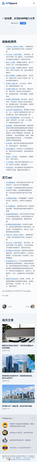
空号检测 (9, 143)
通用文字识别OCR (12, 279)
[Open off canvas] (34, 3)
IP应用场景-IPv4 (11, 261)
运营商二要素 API (12, 83)
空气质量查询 (10, 206)
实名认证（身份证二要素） (15, 46)
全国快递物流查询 (12, 214)
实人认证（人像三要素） (14, 54)
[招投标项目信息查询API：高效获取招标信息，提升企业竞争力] (18, 363)
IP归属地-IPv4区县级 (13, 250)
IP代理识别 (9, 167)
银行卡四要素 (10, 75)
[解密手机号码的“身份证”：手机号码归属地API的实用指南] (18, 333)
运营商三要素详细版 (13, 99)
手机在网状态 (10, 149)
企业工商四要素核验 (13, 118)
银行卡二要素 (10, 62)
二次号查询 (10, 162)
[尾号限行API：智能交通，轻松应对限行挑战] (18, 394)
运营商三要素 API (12, 89)
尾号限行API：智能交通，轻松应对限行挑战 (17, 406)
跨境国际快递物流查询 (13, 224)
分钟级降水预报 (11, 198)
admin (28, 291)
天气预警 (9, 188)
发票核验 (9, 125)
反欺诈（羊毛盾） (12, 157)
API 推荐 (23, 23)
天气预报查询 (10, 182)
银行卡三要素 (10, 68)
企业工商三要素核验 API (14, 110)
